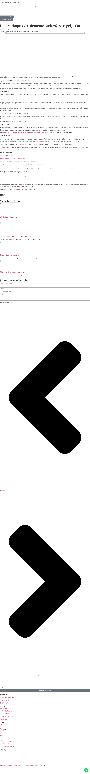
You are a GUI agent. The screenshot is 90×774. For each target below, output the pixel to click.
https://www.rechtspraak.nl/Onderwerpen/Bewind (12, 158)
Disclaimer (36, 765)
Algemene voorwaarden (6, 765)
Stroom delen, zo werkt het (10, 255)
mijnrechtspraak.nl (40, 141)
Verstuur (45, 304)
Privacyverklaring (4, 302)
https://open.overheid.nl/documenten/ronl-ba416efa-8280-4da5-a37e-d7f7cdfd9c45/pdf (26, 132)
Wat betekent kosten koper (10, 217)
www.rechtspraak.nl (5, 172)
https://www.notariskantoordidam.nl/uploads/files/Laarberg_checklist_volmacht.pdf (21, 179)
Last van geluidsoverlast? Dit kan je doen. (15, 236)
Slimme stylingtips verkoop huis (12, 272)
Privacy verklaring (18, 765)
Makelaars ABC (16, 189)
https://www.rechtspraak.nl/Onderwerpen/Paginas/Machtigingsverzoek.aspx (56, 168)
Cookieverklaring (28, 765)
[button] (86, 770)
